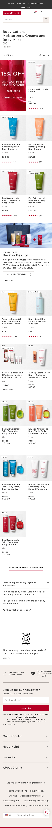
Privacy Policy (37, 802)
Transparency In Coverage (36, 812)
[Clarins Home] (12, 12)
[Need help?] (46, 812)
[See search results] (46, 20)
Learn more (8, 280)
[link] (26, 254)
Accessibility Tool (11, 812)
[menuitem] (35, 12)
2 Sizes (31, 97)
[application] (18, 274)
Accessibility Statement (31, 807)
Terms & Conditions (17, 802)
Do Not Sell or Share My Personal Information (26, 817)
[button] (8, 46)
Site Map (13, 807)
